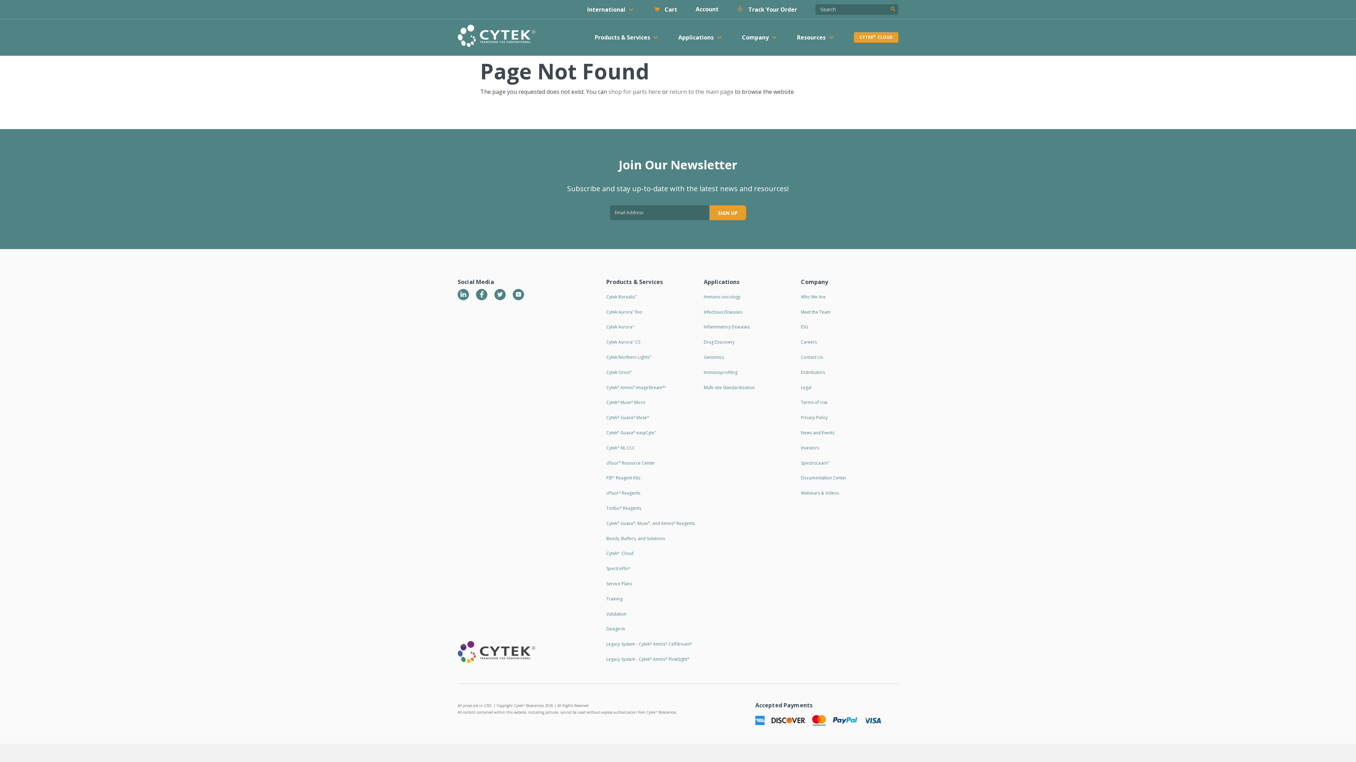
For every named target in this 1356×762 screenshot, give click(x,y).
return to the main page (701, 92)
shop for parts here (634, 92)
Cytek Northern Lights (628, 357)
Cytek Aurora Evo (624, 312)
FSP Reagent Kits (623, 478)
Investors (810, 448)
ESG (804, 327)
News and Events (817, 433)
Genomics (714, 357)
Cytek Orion (619, 372)
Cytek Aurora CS (623, 342)
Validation (616, 614)
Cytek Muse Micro (626, 402)
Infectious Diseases (723, 312)
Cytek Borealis (621, 297)
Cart (670, 9)
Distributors (813, 372)
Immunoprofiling (720, 372)
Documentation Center (823, 478)
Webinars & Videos (820, 493)
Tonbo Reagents (623, 508)
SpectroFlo (618, 569)
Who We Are (813, 297)
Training (614, 599)
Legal (806, 388)
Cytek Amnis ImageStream (636, 388)
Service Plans (619, 584)
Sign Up (728, 213)
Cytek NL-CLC (620, 448)
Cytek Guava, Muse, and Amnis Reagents (650, 523)
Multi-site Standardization (729, 388)
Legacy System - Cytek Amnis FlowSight (647, 659)
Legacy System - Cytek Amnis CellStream (649, 644)
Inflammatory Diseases (727, 327)
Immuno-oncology (722, 297)
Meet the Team (816, 312)
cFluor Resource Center (630, 463)
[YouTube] (518, 294)
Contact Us (812, 357)
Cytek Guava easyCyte (631, 433)
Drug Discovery (719, 342)
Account (707, 9)
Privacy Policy (814, 418)
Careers (809, 342)
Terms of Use (814, 402)
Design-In (615, 629)
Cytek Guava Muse (627, 418)
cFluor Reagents (623, 493)
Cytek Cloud (876, 37)
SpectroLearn (815, 463)
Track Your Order (772, 9)
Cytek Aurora (620, 327)
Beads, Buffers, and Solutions (635, 539)
